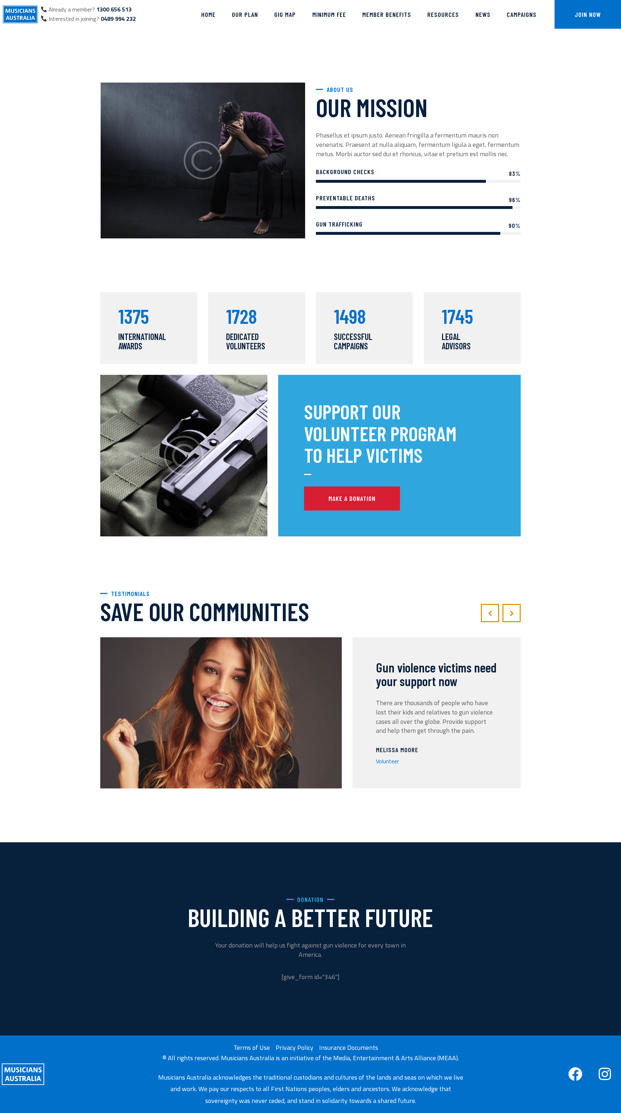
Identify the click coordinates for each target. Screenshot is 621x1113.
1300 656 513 (114, 9)
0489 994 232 (118, 18)
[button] (490, 613)
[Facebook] (575, 1074)
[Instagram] (605, 1074)
